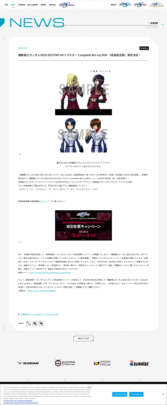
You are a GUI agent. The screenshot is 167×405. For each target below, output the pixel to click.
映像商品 (144, 48)
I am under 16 (136, 394)
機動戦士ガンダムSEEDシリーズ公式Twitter (40, 314)
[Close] (163, 394)
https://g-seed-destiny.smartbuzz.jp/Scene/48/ (50, 272)
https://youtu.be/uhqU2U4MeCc (41, 290)
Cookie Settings (119, 394)
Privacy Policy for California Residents (18, 400)
